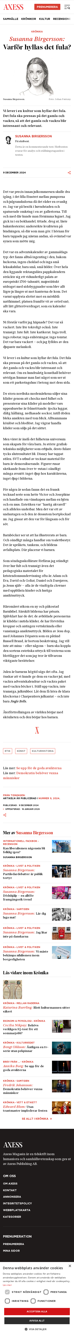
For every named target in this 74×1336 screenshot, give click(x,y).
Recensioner (63, 18)
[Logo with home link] (37, 1145)
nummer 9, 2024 (49, 798)
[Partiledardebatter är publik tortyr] (37, 872)
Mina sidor (11, 1250)
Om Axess (10, 1183)
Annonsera (12, 1196)
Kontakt (10, 1190)
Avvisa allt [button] (36, 1320)
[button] (37, 1329)
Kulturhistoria (43, 751)
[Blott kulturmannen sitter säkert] (37, 997)
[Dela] (69, 172)
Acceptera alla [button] (37, 1311)
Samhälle (10, 18)
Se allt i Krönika (35, 1118)
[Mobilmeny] (67, 7)
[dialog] (37, 1299)
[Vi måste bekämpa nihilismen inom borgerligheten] (37, 952)
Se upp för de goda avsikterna (38, 768)
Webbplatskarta (16, 1210)
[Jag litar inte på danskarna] (37, 933)
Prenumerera (47, 6)
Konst (21, 751)
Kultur (44, 18)
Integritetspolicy (17, 1203)
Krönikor (28, 18)
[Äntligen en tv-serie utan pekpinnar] (37, 1048)
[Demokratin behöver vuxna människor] (37, 1087)
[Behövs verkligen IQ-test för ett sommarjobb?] (37, 1027)
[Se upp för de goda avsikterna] (37, 1067)
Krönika (37, 32)
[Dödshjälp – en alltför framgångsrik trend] (37, 894)
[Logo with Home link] (13, 7)
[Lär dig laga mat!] (37, 914)
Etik (7, 751)
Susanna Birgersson (33, 136)
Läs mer (7, 1285)
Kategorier (12, 1216)
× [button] (69, 1266)
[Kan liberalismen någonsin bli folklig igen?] (37, 849)
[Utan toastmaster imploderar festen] (37, 1106)
